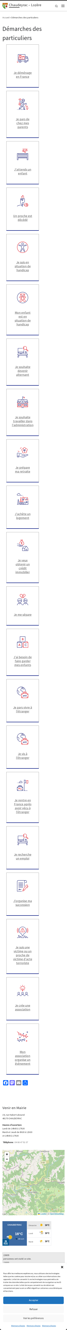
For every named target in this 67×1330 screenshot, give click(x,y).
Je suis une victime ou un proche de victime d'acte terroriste (22, 955)
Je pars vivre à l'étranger (22, 709)
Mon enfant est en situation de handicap (23, 318)
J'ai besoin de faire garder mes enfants (22, 661)
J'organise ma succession (22, 903)
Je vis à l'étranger (22, 756)
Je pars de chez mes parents (22, 123)
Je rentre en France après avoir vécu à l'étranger (22, 806)
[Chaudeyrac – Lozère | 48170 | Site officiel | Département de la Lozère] (5, 5)
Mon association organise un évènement (22, 1058)
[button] (62, 1267)
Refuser (33, 1309)
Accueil (5, 17)
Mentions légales (18, 1325)
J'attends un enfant (22, 171)
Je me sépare (23, 615)
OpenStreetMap (57, 1213)
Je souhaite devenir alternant (22, 371)
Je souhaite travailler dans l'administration (23, 421)
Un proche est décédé (22, 218)
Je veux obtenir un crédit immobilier (22, 566)
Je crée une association (22, 1007)
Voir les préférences (33, 1318)
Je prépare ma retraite (22, 469)
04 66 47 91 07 (21, 1142)
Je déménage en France (23, 75)
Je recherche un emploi (22, 856)
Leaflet (43, 1213)
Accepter (33, 1300)
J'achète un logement (23, 516)
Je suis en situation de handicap (23, 266)
